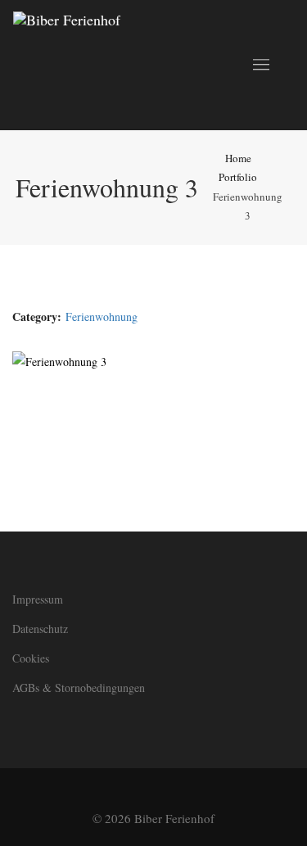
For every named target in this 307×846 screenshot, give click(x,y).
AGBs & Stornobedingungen (78, 687)
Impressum (37, 599)
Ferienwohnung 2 (79, 432)
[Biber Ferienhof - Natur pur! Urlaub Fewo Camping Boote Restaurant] (67, 65)
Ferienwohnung (101, 316)
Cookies (30, 658)
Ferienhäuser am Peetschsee (207, 432)
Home (238, 158)
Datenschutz (40, 628)
